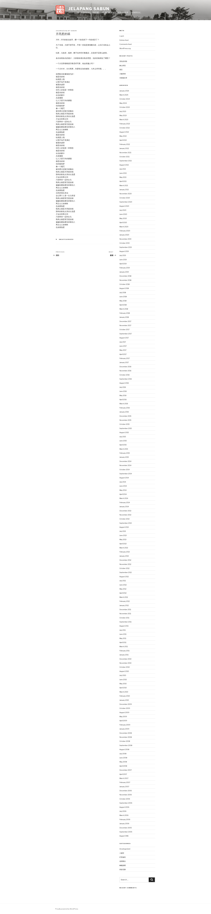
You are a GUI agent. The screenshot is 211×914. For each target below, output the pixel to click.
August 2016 (124, 383)
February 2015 (124, 453)
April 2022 (123, 140)
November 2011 (125, 614)
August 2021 (124, 165)
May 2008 (123, 762)
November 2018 (125, 280)
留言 (121, 69)
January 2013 (124, 556)
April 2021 (122, 181)
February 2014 (124, 502)
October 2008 (124, 741)
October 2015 (124, 424)
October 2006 (124, 799)
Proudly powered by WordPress (66, 909)
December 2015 (125, 416)
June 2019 (123, 260)
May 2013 (122, 539)
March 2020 (123, 227)
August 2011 (123, 626)
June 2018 (123, 297)
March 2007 (123, 778)
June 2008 (123, 758)
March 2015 (123, 449)
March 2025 (123, 95)
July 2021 (122, 169)
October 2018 (124, 284)
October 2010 (124, 667)
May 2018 (122, 301)
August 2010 (124, 671)
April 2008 (123, 766)
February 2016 (124, 408)
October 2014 (124, 469)
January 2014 (124, 506)
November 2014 (125, 465)
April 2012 (122, 593)
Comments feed (125, 44)
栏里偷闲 (122, 857)
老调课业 (122, 861)
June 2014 (123, 486)
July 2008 (122, 754)
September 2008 (125, 745)
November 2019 (125, 239)
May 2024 (123, 103)
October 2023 (124, 107)
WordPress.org (125, 48)
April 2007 (123, 774)
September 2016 (125, 379)
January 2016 (124, 412)
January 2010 (124, 700)
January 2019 (124, 272)
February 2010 (124, 696)
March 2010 (123, 692)
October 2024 (124, 99)
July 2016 (122, 387)
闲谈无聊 (122, 869)
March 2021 (123, 185)
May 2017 (122, 350)
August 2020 (124, 206)
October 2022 (124, 128)
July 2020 (122, 210)
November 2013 (125, 515)
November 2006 (125, 795)
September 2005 (125, 832)
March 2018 (123, 309)
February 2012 (124, 601)
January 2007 (124, 786)
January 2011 (123, 655)
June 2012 (123, 585)
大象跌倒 (122, 74)
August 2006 (124, 807)
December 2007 (125, 770)
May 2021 (122, 177)
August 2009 (124, 712)
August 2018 (124, 288)
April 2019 (123, 264)
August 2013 (124, 527)
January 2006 (124, 823)
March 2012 (123, 597)
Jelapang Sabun (88, 8)
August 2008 (124, 749)
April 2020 (123, 222)
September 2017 (125, 334)
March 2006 (123, 815)
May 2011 (122, 638)
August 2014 (124, 478)
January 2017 (124, 362)
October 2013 (124, 519)
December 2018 (125, 276)
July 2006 (122, 811)
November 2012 (125, 564)
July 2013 (122, 531)
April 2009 (123, 721)
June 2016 (123, 391)
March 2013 (123, 548)
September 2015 (125, 428)
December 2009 (125, 704)
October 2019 (124, 243)
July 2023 (122, 111)
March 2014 (123, 498)
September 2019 (125, 247)
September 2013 (125, 523)
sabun (74, 30)
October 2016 (124, 375)
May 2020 (123, 218)
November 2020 (125, 194)
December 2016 (125, 367)
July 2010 (122, 675)
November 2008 (125, 737)
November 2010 (125, 663)
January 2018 (124, 317)
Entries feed (123, 40)
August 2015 (124, 432)
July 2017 (122, 342)
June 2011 (122, 634)
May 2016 (122, 395)
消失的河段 (123, 61)
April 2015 (123, 445)
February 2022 (124, 144)
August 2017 (124, 338)
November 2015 (125, 420)
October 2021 (124, 157)
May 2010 (123, 684)
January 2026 (124, 91)
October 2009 (124, 708)
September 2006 (125, 803)
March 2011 (123, 646)
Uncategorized (66, 239)
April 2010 (123, 688)
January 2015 (124, 457)
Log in (121, 36)
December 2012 (125, 560)
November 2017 (125, 325)
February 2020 (124, 231)
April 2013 (122, 544)
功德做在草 (123, 78)
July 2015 (122, 437)
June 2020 (123, 214)
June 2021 (123, 173)
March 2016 (123, 404)
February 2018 (124, 313)
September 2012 (125, 572)
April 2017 (122, 354)
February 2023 (124, 124)
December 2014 (125, 461)
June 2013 (123, 535)
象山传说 (122, 65)
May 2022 (123, 136)
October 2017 (124, 329)
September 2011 (125, 622)
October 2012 (124, 568)
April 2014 (123, 494)
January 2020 (124, 235)
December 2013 (125, 511)
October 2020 (124, 198)
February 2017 (124, 358)
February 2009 (124, 725)
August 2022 (124, 132)
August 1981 (123, 836)
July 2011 (122, 630)
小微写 (121, 853)
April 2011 (122, 642)
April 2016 (123, 399)
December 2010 (125, 659)
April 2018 (123, 305)
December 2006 (125, 791)
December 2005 (125, 828)
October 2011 (124, 618)
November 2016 (125, 371)
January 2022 (124, 148)
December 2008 (125, 733)
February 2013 (124, 552)
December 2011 (125, 609)
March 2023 (123, 119)
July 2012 (122, 581)
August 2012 (124, 577)
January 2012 (124, 605)
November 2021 (125, 152)
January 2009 (124, 729)
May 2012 (122, 589)
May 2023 (123, 115)
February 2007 (124, 782)
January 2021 (124, 189)
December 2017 (125, 321)
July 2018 (122, 292)
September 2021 (125, 161)
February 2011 (124, 651)
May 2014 (122, 490)
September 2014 (125, 474)
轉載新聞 (122, 865)
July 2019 (122, 255)
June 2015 (123, 441)
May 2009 (123, 716)
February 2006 (124, 819)
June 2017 (123, 346)
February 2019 (124, 268)
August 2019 (124, 251)
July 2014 (122, 482)
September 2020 (125, 202)
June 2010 (123, 679)
